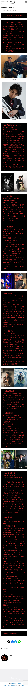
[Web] (10, 658)
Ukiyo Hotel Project (9, 1)
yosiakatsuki (13, 685)
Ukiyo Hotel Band (21, 668)
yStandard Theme (7, 685)
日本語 (15, 10)
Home (2, 668)
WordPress (22, 685)
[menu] (26, 1)
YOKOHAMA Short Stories (10, 668)
